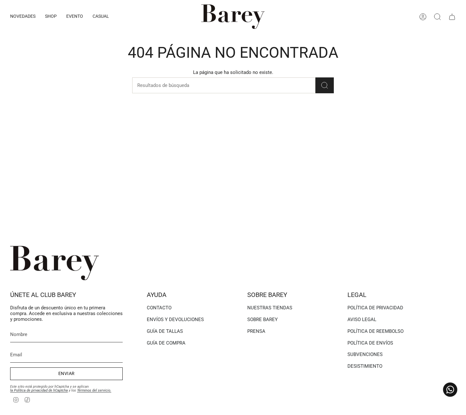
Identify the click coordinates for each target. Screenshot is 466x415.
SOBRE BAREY (262, 319)
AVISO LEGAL (361, 319)
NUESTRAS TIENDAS (269, 308)
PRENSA (256, 331)
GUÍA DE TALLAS (165, 331)
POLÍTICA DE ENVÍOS (370, 343)
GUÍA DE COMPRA (166, 343)
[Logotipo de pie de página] (54, 263)
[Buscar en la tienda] (324, 85)
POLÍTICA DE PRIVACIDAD (375, 308)
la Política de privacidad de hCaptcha (39, 390)
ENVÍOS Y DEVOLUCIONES (175, 319)
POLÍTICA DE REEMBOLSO (375, 331)
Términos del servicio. (94, 390)
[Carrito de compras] (452, 16)
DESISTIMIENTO (364, 366)
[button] (22, 16)
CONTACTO (159, 308)
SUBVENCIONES (365, 354)
